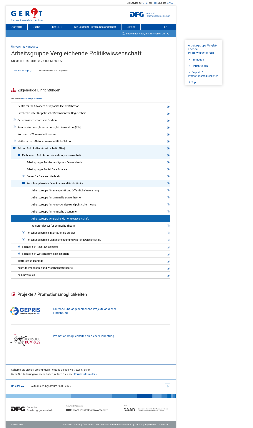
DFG (145, 2)
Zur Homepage (21, 70)
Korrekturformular (84, 374)
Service (131, 27)
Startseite (16, 27)
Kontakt (138, 424)
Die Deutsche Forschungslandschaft (95, 27)
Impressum (150, 424)
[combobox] (145, 33)
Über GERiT (57, 27)
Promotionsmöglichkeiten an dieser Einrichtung (83, 336)
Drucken (16, 386)
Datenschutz (164, 424)
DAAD (170, 2)
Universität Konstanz (24, 46)
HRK (155, 2)
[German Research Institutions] (27, 14)
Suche (36, 27)
